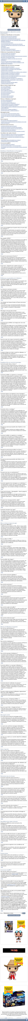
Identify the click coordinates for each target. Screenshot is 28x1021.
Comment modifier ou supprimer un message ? (10, 68)
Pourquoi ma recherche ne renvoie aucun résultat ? (11, 127)
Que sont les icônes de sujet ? (7, 97)
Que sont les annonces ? (6, 93)
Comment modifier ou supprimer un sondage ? (10, 73)
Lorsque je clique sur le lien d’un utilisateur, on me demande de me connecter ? (12, 63)
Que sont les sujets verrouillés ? (7, 95)
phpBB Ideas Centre (11, 884)
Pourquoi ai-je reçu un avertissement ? (9, 77)
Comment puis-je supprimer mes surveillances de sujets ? (12, 137)
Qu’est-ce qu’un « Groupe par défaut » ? (9, 109)
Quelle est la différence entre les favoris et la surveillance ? (13, 134)
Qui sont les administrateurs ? (7, 100)
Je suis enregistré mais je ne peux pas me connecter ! (12, 44)
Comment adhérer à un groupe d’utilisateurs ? (10, 104)
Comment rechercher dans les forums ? (9, 126)
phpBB (6, 1017)
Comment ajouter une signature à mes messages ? (11, 69)
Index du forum (4, 1019)
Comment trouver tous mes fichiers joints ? (9, 141)
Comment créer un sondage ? (7, 70)
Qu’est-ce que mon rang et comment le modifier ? (11, 61)
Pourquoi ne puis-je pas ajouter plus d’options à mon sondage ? (14, 72)
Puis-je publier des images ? (7, 90)
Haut (2, 161)
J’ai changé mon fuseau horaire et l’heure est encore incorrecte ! (14, 56)
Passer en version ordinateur (14, 29)
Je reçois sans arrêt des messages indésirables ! (11, 115)
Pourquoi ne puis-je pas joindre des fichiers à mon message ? (13, 76)
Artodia (26, 1017)
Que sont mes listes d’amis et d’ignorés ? (9, 120)
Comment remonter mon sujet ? (7, 83)
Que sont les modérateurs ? (6, 101)
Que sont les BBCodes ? (6, 86)
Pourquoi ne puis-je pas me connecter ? (9, 36)
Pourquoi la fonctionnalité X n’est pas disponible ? (11, 145)
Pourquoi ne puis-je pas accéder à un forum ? (10, 74)
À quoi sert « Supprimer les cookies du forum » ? (11, 50)
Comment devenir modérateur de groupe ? (9, 105)
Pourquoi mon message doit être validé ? (9, 82)
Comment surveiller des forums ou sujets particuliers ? (12, 135)
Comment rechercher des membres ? (8, 130)
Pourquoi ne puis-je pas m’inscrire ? (8, 49)
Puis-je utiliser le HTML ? (6, 88)
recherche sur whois (5, 896)
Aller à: (1, 913)
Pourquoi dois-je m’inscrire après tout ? (9, 37)
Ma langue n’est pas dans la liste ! (8, 57)
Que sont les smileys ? (5, 89)
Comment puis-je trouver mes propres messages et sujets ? (13, 131)
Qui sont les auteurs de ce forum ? (8, 144)
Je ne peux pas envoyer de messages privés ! (10, 113)
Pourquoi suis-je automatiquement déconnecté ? (11, 38)
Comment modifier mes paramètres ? (8, 53)
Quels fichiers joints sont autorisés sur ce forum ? (11, 140)
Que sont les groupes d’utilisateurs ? (8, 102)
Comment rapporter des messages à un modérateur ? (12, 78)
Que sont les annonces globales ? (8, 92)
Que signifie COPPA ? (5, 47)
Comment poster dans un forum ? (7, 66)
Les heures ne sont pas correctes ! (8, 54)
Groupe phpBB (15, 874)
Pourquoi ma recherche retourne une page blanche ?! (12, 128)
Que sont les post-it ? (5, 94)
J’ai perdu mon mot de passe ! (7, 42)
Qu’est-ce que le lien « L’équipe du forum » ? (10, 110)
